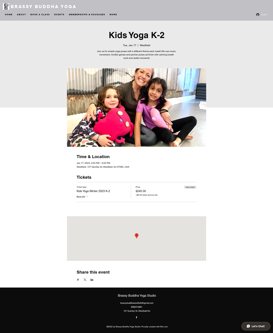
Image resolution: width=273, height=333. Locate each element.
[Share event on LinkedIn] (92, 280)
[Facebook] (136, 317)
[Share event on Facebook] (78, 280)
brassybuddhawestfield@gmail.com (137, 303)
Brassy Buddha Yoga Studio (137, 295)
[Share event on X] (85, 280)
